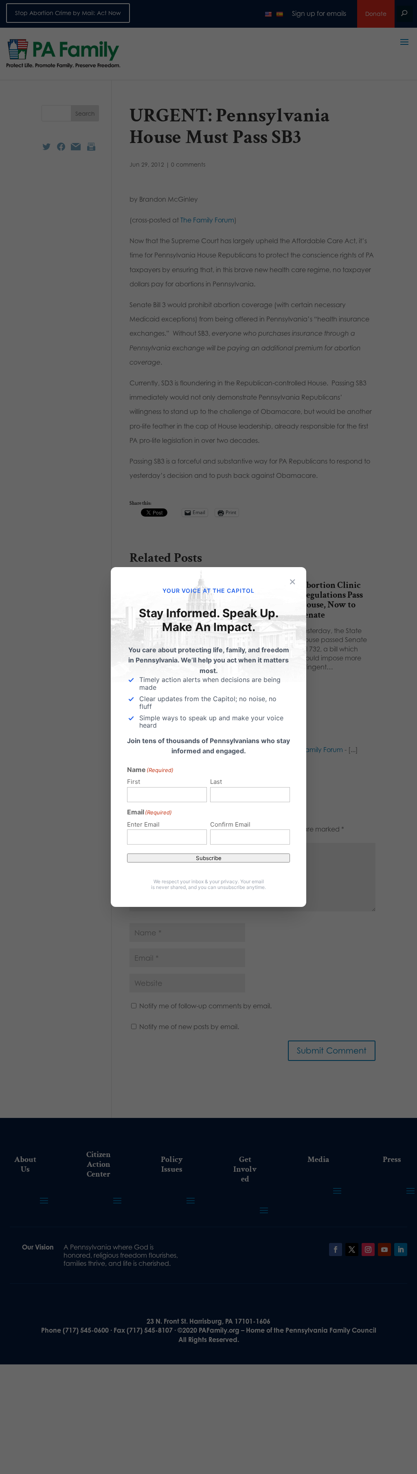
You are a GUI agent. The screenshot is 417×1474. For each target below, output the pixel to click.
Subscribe (209, 858)
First (133, 781)
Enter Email (143, 824)
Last (216, 781)
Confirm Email (230, 824)
